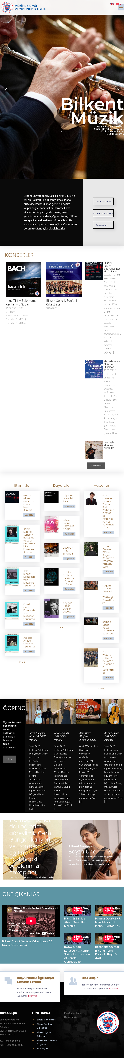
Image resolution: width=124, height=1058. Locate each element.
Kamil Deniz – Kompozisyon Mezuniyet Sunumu (29, 611)
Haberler (108, 532)
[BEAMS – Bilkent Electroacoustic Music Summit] (94, 271)
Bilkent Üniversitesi (46, 1019)
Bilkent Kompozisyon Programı (47, 1042)
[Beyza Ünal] (91, 850)
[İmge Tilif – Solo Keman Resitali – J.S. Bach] (23, 279)
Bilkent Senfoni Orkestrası (44, 1026)
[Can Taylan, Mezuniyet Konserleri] (94, 450)
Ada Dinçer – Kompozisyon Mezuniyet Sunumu (29, 578)
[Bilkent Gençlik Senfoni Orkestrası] (64, 279)
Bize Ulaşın (90, 978)
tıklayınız (32, 995)
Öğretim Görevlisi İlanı (68, 498)
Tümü (9, 759)
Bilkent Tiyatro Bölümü (44, 1034)
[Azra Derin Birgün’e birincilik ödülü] (88, 711)
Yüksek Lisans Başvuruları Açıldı (69, 524)
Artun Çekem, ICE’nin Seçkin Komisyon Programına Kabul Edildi (108, 556)
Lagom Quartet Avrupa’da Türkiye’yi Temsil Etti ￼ (108, 594)
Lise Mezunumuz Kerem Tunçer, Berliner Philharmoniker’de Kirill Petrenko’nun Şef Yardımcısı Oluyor (108, 511)
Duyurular (69, 506)
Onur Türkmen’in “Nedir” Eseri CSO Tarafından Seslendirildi (108, 662)
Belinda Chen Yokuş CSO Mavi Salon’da (108, 628)
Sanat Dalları (102, 201)
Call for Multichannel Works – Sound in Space (69, 578)
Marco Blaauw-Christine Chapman (112, 364)
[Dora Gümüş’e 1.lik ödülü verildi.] (63, 711)
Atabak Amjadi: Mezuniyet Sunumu (29, 642)
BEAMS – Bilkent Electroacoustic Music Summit (112, 267)
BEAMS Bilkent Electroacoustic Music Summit (29, 503)
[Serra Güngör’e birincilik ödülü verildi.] (38, 711)
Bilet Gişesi (42, 1048)
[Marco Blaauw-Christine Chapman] (94, 369)
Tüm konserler (96, 465)
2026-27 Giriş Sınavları (68, 550)
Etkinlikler (29, 514)
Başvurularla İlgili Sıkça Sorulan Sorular (35, 980)
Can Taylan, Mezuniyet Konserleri (110, 445)
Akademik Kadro (102, 213)
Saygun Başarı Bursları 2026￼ (67, 607)
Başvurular (102, 225)
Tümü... (22, 662)
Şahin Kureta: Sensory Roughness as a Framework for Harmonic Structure (29, 541)
